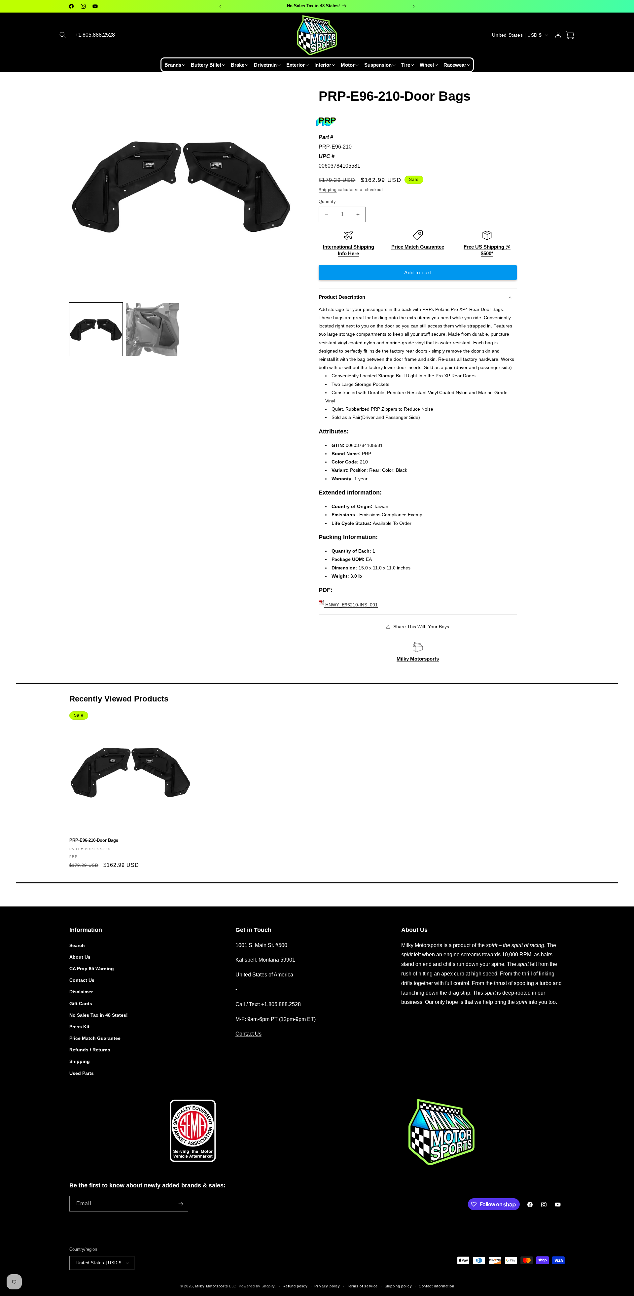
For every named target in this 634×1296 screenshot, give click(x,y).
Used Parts (81, 1073)
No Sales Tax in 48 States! (98, 1015)
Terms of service (362, 1286)
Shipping (328, 190)
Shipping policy (398, 1286)
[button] (62, 35)
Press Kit (79, 1026)
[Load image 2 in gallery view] (152, 329)
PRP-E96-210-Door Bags (93, 840)
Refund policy (295, 1286)
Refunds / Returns (89, 1049)
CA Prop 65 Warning (91, 968)
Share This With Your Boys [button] (421, 626)
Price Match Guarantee (417, 247)
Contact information (436, 1286)
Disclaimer (81, 991)
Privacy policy (327, 1286)
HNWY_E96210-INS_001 (351, 604)
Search (77, 945)
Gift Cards (80, 1003)
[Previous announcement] (220, 6)
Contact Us (81, 980)
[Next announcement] (413, 6)
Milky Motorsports (418, 659)
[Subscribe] (180, 1203)
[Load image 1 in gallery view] (96, 329)
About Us (79, 957)
